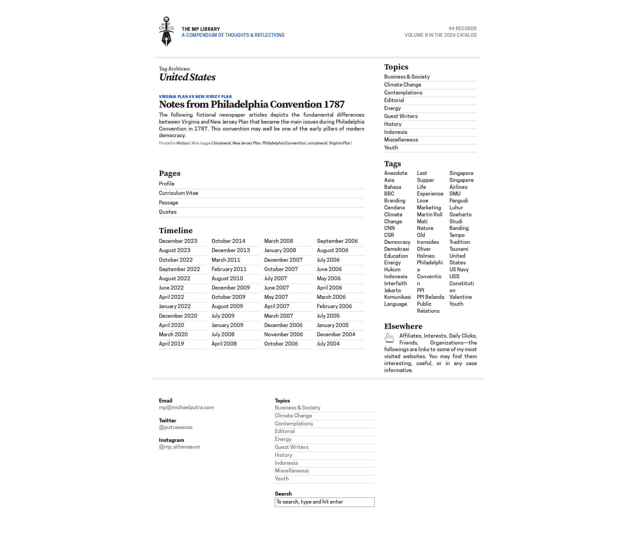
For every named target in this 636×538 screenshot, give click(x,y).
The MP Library (201, 29)
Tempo (457, 235)
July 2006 (328, 260)
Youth (391, 148)
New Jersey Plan (247, 143)
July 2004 (328, 344)
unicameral (317, 143)
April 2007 (277, 306)
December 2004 (336, 335)
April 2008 (224, 344)
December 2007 (283, 260)
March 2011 (226, 260)
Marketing (429, 208)
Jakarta (392, 291)
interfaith (395, 284)
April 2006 (329, 288)
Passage (168, 203)
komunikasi (397, 297)
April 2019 (171, 344)
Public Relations (428, 308)
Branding (394, 201)
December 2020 (178, 316)
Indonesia (395, 132)
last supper (425, 177)
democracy (397, 242)
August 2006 (332, 250)
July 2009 (223, 316)
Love (422, 201)
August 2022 (174, 279)
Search (283, 494)
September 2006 (337, 241)
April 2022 (171, 297)
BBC (389, 194)
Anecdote (395, 173)
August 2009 (227, 306)
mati (422, 222)
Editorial (394, 100)
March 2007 (278, 316)
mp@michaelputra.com (186, 407)
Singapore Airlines (462, 184)
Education (396, 256)
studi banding (459, 225)
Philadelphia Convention (284, 143)
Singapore (462, 173)
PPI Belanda (430, 297)
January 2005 (333, 325)
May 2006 (329, 279)
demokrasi (396, 249)
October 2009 (228, 297)
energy (392, 263)
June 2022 (171, 288)
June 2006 (329, 269)
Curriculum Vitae (178, 193)
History (183, 143)
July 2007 (275, 279)
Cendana (394, 208)
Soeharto (461, 215)
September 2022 (179, 269)
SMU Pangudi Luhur (459, 201)
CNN (389, 228)
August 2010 (227, 279)
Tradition (460, 242)
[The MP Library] (166, 45)
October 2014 (228, 241)
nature (425, 228)
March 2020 (173, 335)
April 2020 (171, 325)
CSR (389, 235)
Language (395, 304)
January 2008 (280, 250)
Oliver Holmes (426, 253)
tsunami (459, 249)
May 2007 (276, 297)
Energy (392, 108)
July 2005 (328, 316)
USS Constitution (462, 284)
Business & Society (407, 77)
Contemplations (403, 93)
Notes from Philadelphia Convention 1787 (251, 104)
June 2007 (276, 288)
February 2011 (229, 269)
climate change (393, 218)
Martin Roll (430, 215)
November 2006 (283, 335)
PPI (420, 291)
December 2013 (231, 250)
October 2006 (281, 344)
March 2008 (278, 241)
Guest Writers (401, 116)
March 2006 (331, 297)
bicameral (222, 143)
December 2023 (178, 241)
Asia (389, 180)
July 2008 (223, 335)
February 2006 (334, 306)
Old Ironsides (428, 239)
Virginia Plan (339, 143)
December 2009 (231, 288)
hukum (392, 270)
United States (458, 260)
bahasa (392, 187)
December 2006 (283, 325)
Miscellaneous (401, 140)
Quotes (168, 212)
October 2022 (176, 260)
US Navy (459, 270)
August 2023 (174, 250)
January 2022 (175, 306)
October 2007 (281, 269)
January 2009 (227, 325)
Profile (167, 184)
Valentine (461, 297)
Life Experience (430, 191)
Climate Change (402, 85)
